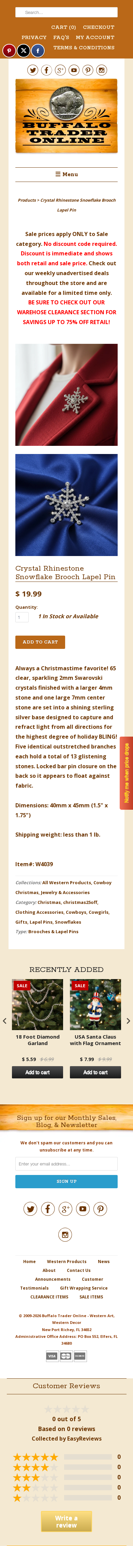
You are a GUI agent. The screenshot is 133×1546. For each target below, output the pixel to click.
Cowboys (76, 912)
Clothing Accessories (39, 912)
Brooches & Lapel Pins (53, 931)
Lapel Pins (41, 922)
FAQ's (61, 38)
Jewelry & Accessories (65, 892)
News (104, 1261)
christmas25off (80, 902)
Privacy (33, 38)
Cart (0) (63, 27)
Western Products (67, 1261)
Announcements (53, 1279)
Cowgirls (98, 912)
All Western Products (66, 882)
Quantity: (26, 607)
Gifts (21, 922)
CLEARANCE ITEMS (49, 1297)
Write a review (66, 1521)
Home (29, 1261)
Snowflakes (68, 922)
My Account (95, 38)
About (49, 1270)
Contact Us (79, 1270)
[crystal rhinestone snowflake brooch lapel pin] (66, 396)
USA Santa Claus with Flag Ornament (95, 1040)
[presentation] (5, 1020)
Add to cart (37, 1072)
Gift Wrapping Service (84, 1288)
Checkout (98, 27)
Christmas (49, 902)
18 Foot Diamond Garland (38, 1040)
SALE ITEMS (91, 1297)
